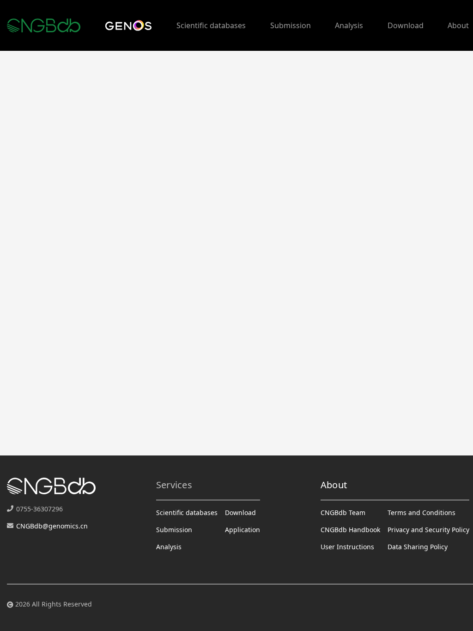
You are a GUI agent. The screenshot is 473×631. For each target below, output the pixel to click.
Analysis (349, 25)
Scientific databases (211, 25)
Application (242, 529)
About (458, 25)
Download (406, 25)
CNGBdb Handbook (350, 529)
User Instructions (347, 546)
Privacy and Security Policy (428, 529)
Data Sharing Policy (418, 546)
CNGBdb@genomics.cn (52, 526)
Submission (290, 25)
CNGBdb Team (343, 512)
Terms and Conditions (421, 512)
